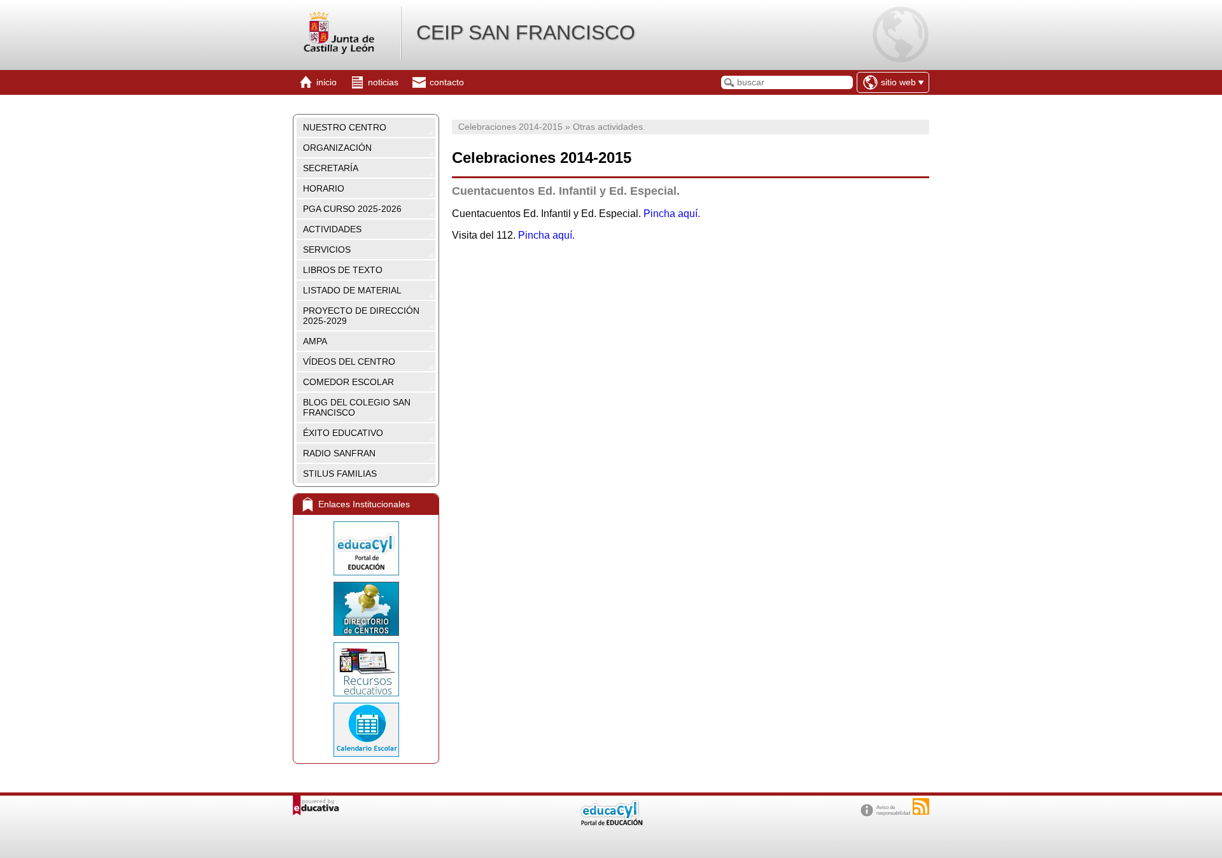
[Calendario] (366, 730)
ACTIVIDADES (332, 229)
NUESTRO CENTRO (344, 127)
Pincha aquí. (671, 213)
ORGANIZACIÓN (337, 148)
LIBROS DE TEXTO (343, 270)
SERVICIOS (327, 249)
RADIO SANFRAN (339, 453)
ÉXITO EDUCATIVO (343, 433)
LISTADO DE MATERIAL (352, 290)
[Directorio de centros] (366, 609)
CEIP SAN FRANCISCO (525, 32)
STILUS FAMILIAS (340, 473)
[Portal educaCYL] (366, 548)
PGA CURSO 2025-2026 (352, 209)
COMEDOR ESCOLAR (348, 382)
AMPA (315, 341)
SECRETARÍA (330, 168)
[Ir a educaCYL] (611, 822)
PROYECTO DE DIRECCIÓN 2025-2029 (361, 316)
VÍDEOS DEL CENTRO (349, 361)
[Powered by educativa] (316, 805)
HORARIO (323, 188)
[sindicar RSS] (921, 806)
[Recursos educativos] (366, 669)
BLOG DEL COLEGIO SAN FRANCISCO (357, 407)
